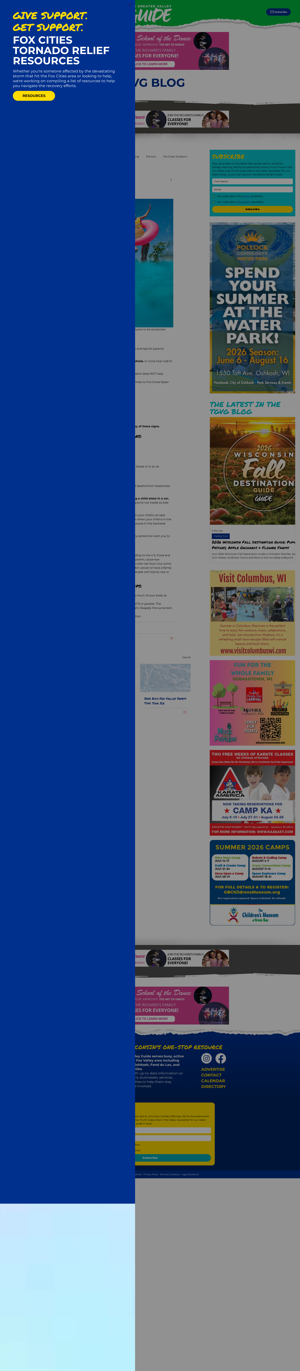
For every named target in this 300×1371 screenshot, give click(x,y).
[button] (130, 5)
